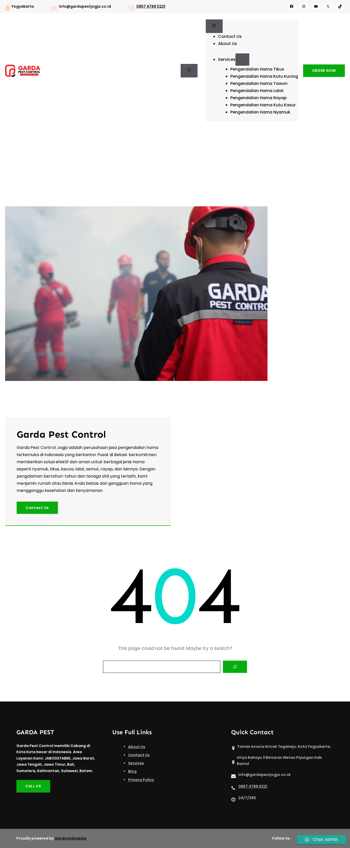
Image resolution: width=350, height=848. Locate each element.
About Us (136, 746)
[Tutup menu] (214, 26)
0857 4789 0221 (150, 6)
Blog (132, 771)
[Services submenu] (242, 59)
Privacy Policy (141, 779)
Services (136, 763)
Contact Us (37, 507)
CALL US (33, 786)
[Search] (235, 667)
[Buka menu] (189, 71)
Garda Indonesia (70, 838)
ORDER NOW (324, 70)
